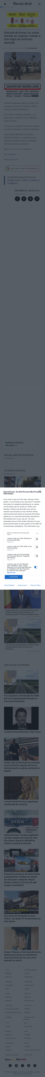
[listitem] (22, 533)
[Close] (40, 492)
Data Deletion (9, 585)
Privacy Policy (36, 585)
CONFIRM (13, 577)
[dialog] (22, 538)
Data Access (22, 585)
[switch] (36, 539)
